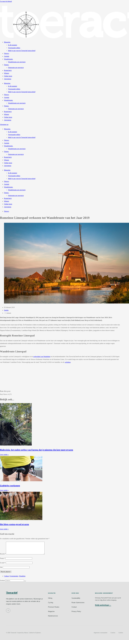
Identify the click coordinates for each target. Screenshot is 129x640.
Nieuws (6, 53)
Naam (2, 558)
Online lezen (8, 76)
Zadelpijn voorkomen (10, 485)
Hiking (50, 598)
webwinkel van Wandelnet (41, 356)
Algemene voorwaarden (100, 632)
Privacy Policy (76, 611)
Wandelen (22, 576)
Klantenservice (53, 616)
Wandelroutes (8, 59)
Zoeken (2, 580)
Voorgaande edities (14, 48)
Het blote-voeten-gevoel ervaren (14, 524)
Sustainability (76, 598)
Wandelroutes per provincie (16, 62)
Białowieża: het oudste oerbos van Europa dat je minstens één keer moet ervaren (36, 450)
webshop (68, 362)
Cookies (113, 632)
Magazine (7, 42)
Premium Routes (53, 607)
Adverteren (7, 79)
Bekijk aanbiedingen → (103, 605)
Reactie (3, 554)
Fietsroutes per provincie (16, 67)
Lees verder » (4, 454)
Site (1, 567)
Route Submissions (78, 602)
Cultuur (6, 576)
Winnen (6, 73)
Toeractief (11, 592)
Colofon (121, 632)
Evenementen (14, 576)
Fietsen (6, 65)
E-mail (2, 563)
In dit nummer (12, 45)
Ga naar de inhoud (6, 1)
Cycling (50, 602)
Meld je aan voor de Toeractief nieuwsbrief (21, 50)
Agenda (6, 56)
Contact (74, 607)
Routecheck (8, 70)
